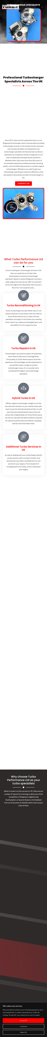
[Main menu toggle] (42, 7)
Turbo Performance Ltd (28, 7)
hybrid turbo (20, 415)
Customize (23, 1026)
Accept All (23, 1020)
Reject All (23, 1032)
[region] (23, 1019)
